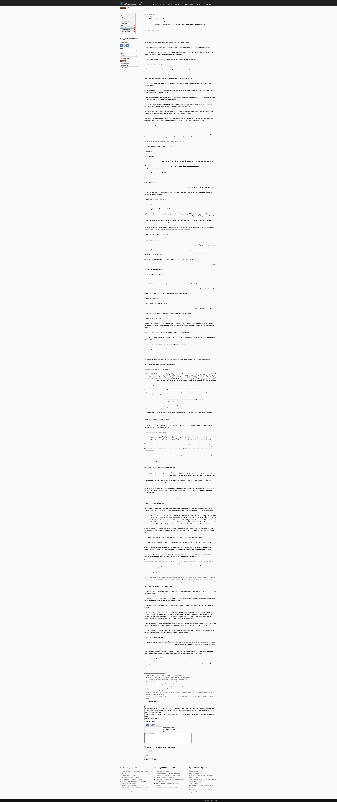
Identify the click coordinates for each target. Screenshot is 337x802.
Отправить (147, 759)
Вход (123, 61)
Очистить (153, 759)
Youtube (199, 4)
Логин (121, 48)
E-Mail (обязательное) (169, 729)
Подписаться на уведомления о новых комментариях (161, 747)
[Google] (124, 45)
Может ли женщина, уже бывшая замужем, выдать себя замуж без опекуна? (166, 675)
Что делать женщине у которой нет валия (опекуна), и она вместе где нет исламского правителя (172, 686)
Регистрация (124, 67)
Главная (154, 4)
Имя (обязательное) (168, 727)
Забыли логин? (125, 65)
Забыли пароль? (125, 63)
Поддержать (189, 4)
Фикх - (146, 14)
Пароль (122, 53)
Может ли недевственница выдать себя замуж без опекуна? (162, 690)
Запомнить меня (124, 58)
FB (214, 4)
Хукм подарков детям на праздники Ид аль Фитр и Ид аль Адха (163, 683)
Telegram (208, 4)
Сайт (164, 731)
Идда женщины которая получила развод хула (158, 688)
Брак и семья (151, 14)
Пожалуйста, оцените (150, 21)
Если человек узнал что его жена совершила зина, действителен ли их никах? (167, 679)
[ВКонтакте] (127, 45)
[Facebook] (121, 45)
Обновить (147, 755)
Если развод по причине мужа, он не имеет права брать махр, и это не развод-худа (168, 677)
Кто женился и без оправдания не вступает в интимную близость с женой (165, 681)
